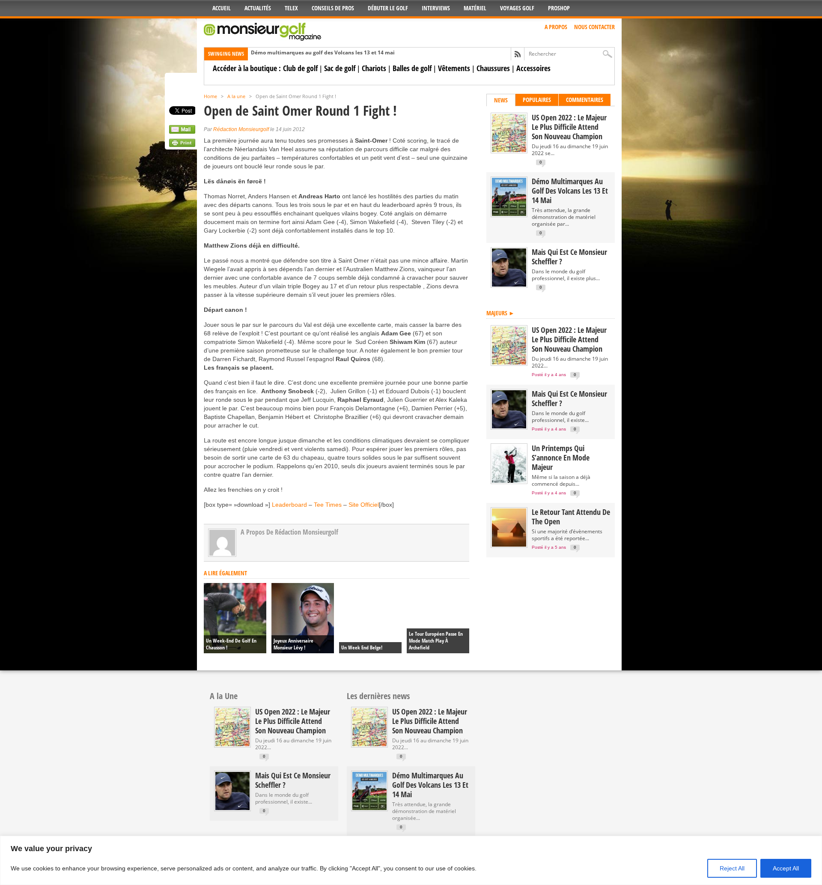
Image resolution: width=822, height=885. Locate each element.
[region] (411, 860)
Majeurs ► (500, 313)
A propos (556, 27)
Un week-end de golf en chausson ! (231, 644)
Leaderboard (290, 504)
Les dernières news (378, 696)
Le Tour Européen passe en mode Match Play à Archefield (436, 640)
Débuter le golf (388, 8)
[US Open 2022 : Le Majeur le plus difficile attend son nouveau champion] (509, 150)
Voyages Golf (517, 8)
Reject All (732, 868)
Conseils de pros (333, 8)
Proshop (559, 8)
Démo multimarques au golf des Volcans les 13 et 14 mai (323, 52)
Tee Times (328, 504)
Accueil (221, 8)
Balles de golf (412, 68)
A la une (236, 96)
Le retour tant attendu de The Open (571, 516)
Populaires (537, 100)
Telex (291, 8)
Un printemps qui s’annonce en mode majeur (561, 457)
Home (210, 96)
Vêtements (454, 68)
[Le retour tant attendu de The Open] (509, 544)
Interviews (436, 8)
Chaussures (493, 68)
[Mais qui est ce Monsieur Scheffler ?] (509, 284)
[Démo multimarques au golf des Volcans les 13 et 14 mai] (509, 214)
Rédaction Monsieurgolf (241, 129)
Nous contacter (594, 27)
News (501, 100)
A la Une (224, 696)
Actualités (257, 8)
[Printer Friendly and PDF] (182, 144)
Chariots (374, 68)
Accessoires (533, 68)
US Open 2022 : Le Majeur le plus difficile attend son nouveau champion (569, 127)
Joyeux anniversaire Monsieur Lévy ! (293, 644)
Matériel (475, 8)
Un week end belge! (361, 647)
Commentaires (584, 100)
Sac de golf (339, 68)
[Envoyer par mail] (182, 131)
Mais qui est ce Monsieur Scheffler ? (569, 256)
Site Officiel (363, 504)
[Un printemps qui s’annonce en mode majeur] (509, 480)
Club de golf (300, 68)
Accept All (786, 868)
